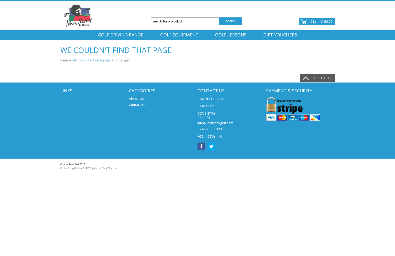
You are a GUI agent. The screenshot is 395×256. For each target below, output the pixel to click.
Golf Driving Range (120, 35)
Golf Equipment (179, 35)
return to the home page (91, 60)
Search (230, 21)
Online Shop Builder (71, 168)
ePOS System (91, 168)
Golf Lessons (230, 35)
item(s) (321, 21)
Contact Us (137, 104)
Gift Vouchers (280, 35)
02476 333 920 (210, 129)
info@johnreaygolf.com (215, 123)
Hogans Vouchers (197, 45)
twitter (211, 146)
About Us (136, 98)
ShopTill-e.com (109, 168)
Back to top (322, 78)
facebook (201, 146)
